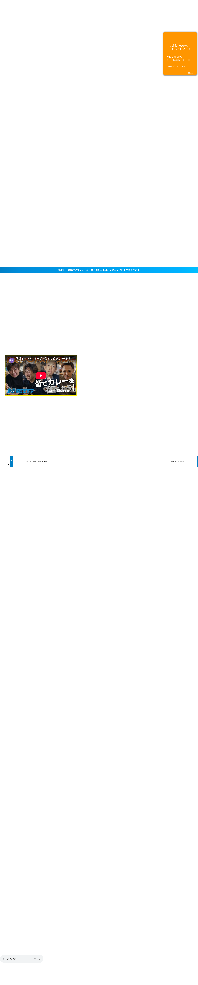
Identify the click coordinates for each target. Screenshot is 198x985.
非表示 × (192, 73)
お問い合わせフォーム (177, 66)
